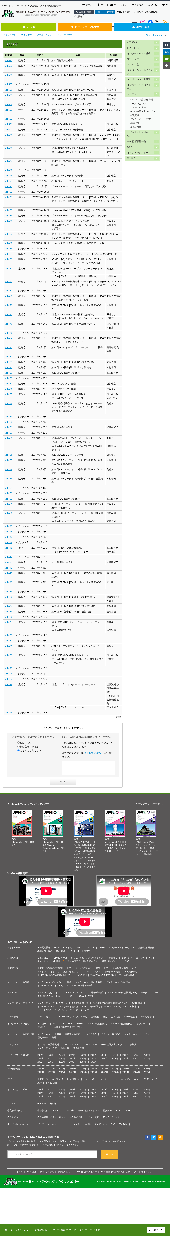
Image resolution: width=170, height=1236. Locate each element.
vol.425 (8, 712)
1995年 (125, 1096)
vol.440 (8, 582)
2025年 (40, 1089)
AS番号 (70, 1110)
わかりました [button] (156, 1230)
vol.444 (8, 557)
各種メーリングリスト (96, 1124)
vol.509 (8, 66)
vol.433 (8, 635)
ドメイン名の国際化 (97, 1023)
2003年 (147, 1058)
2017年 (115, 1055)
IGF (84, 1006)
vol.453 (8, 493)
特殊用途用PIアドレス (88, 1110)
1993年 (147, 1096)
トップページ (9, 34)
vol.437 (8, 606)
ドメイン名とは (44, 992)
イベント (71, 996)
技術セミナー (43, 1027)
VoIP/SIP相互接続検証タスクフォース (129, 1023)
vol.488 (8, 221)
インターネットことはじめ (50, 985)
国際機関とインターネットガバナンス (108, 1006)
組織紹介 (95, 1016)
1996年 (115, 1096)
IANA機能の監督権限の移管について (110, 1003)
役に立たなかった (29, 746)
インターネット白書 (140, 119)
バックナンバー (64, 34)
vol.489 (8, 215)
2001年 (51, 1062)
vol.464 (8, 403)
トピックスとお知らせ (18, 1055)
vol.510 (8, 60)
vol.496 (8, 170)
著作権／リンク (64, 1172)
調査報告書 (135, 127)
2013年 (40, 1058)
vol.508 (8, 75)
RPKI (70, 1023)
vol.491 (8, 197)
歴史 (105, 1016)
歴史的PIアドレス (111, 1110)
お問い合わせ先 (93, 752)
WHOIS (131, 158)
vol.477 (8, 314)
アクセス (139, 4)
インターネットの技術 (139, 79)
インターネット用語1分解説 (88, 982)
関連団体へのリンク (111, 961)
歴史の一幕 (42, 1037)
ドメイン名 (133, 64)
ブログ (40, 1124)
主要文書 (115, 1016)
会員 (136, 1079)
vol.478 (8, 305)
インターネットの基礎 (139, 53)
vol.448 (8, 531)
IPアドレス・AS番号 (87, 26)
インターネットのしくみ (49, 982)
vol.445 (8, 547)
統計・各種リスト (71, 971)
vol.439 (8, 591)
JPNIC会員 (143, 26)
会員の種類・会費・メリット (51, 1117)
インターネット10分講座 (118, 982)
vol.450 (8, 513)
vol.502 (8, 118)
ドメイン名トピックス (76, 992)
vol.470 (8, 367)
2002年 (40, 1062)
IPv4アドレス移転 (63, 947)
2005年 (125, 1058)
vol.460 (8, 432)
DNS (78, 947)
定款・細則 (126, 958)
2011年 (62, 1058)
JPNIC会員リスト (111, 1117)
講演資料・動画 (44, 951)
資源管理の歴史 (72, 1034)
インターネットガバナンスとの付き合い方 (57, 1006)
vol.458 (8, 454)
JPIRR (101, 947)
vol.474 (8, 338)
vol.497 (8, 161)
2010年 (72, 1058)
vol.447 (8, 537)
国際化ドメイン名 (46, 996)
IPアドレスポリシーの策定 (107, 971)
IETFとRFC (43, 1023)
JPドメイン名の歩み (110, 1034)
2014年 (147, 1055)
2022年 (62, 1055)
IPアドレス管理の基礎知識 (50, 968)
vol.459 (8, 438)
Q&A (102, 4)
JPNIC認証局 (73, 1079)
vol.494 (8, 181)
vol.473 (8, 347)
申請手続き (42, 1110)
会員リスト (42, 961)
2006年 (115, 1058)
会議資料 (134, 115)
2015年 (136, 1055)
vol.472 (8, 356)
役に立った (26, 742)
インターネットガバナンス (140, 72)
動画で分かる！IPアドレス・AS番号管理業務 (112, 975)
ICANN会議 (129, 1016)
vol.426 (8, 684)
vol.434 (8, 622)
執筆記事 (134, 123)
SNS (113, 1124)
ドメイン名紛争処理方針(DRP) (122, 992)
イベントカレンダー (137, 152)
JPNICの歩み (90, 1034)
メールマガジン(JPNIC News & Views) (30, 1136)
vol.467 (8, 383)
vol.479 (8, 296)
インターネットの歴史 (79, 951)
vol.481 (8, 281)
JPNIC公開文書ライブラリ (143, 111)
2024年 (40, 1055)
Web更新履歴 (13, 1068)
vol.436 (8, 611)
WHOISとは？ (124, 12)
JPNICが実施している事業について (88, 958)
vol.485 (8, 248)
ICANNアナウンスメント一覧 (73, 1016)
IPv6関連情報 (43, 947)
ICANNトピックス (46, 1016)
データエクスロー (149, 992)
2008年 (93, 1058)
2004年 (136, 1058)
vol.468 (8, 378)
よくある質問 (80, 975)
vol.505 (8, 95)
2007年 (104, 1058)
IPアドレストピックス (48, 971)
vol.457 (8, 460)
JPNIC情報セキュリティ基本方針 (115, 1172)
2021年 (72, 1055)
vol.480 (8, 290)
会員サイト (12, 1117)
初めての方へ (43, 958)
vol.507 (8, 84)
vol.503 (8, 109)
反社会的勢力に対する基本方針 (83, 961)
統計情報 (60, 951)
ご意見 (90, 996)
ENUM (80, 1023)
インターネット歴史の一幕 (80, 985)
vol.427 (8, 679)
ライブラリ (26, 34)
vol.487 (8, 234)
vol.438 (8, 597)
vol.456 (8, 469)
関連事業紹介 (97, 992)
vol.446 (8, 542)
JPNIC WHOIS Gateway (146, 12)
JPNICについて (149, 1079)
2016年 (125, 1055)
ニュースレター (138, 107)
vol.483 (8, 259)
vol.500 (8, 129)
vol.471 (8, 362)
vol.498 (8, 148)
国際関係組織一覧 (80, 1003)
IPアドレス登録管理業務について (120, 968)
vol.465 (8, 394)
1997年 (93, 1062)
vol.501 (8, 124)
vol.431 (8, 646)
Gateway (41, 1103)
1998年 (83, 1062)
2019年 (93, 1055)
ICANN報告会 (145, 1016)
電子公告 (140, 958)
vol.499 (8, 135)
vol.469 (8, 372)
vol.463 (8, 416)
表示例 (53, 1103)
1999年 (72, 1062)
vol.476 (8, 323)
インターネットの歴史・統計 (140, 87)
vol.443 (8, 562)
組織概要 (113, 958)
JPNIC (31, 26)
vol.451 (8, 504)
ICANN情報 (137, 1003)
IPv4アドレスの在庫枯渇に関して (53, 975)
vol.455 (8, 478)
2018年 (104, 1055)
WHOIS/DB (57, 1079)
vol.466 (8, 389)
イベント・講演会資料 (141, 99)
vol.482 (8, 268)
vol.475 (8, 333)
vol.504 (8, 104)
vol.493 (8, 186)
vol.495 (8, 175)
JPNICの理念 (60, 958)
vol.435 (8, 617)
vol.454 (8, 488)
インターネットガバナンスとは (52, 1003)
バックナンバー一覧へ (150, 804)
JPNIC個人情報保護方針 (86, 1172)
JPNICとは (133, 42)
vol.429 (8, 668)
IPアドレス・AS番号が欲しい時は (83, 968)
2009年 (83, 1058)
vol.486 (8, 243)
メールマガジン (44, 34)
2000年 (62, 1062)
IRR (54, 1023)
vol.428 (8, 673)
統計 (60, 996)
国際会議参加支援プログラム (68, 1027)
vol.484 (8, 254)
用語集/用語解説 (146, 947)
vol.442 (8, 567)
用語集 (68, 982)
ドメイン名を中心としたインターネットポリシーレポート (65, 1010)
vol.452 (8, 498)
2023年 (51, 1055)
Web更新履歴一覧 (136, 141)
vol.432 (8, 640)
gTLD (58, 992)
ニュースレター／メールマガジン (114, 1079)
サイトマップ (120, 4)
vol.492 (8, 191)
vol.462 (8, 422)
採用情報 (78, 16)
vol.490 (8, 210)
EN (166, 4)
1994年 (136, 1096)
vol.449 (8, 526)
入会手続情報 (75, 1117)
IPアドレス (133, 48)
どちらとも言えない (30, 750)
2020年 (83, 1055)
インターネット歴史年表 (49, 1034)
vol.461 (8, 427)
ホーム (89, 4)
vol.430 (8, 655)
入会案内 (152, 958)
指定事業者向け (15, 1110)
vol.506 (8, 89)
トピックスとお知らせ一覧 (140, 134)
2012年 (51, 1058)
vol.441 (8, 573)
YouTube (123, 1124)
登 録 (109, 1154)
